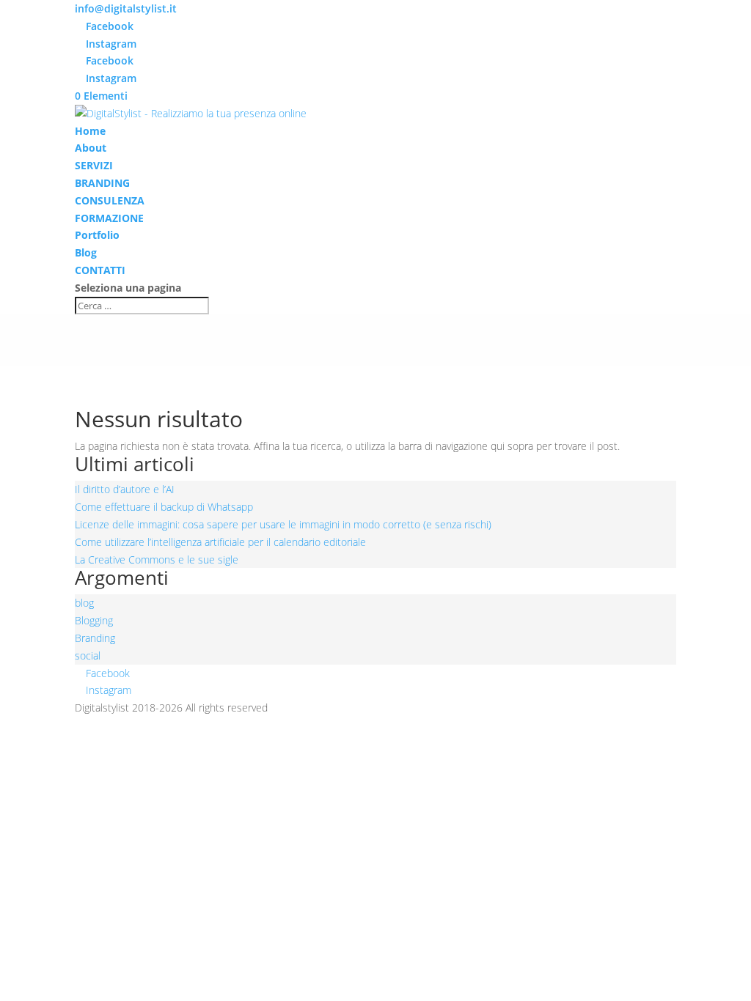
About (90, 148)
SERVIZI (94, 165)
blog (84, 603)
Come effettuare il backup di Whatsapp (164, 507)
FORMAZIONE (109, 218)
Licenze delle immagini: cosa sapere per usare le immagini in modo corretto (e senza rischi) (283, 524)
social (87, 655)
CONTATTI (100, 270)
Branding (95, 638)
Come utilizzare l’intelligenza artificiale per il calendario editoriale (220, 542)
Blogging (94, 620)
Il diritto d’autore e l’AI (125, 489)
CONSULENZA (109, 200)
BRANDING (102, 183)
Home (90, 131)
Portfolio (97, 235)
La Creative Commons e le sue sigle (156, 559)
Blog (86, 252)
